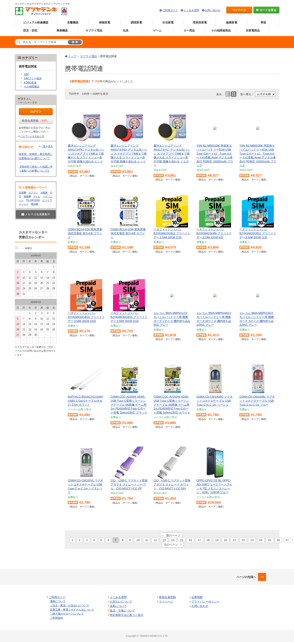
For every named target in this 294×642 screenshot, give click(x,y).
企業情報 (197, 597)
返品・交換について (122, 610)
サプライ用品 (94, 30)
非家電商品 (253, 30)
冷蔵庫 (44, 192)
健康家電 (231, 22)
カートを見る (267, 10)
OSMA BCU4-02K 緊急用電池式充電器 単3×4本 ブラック (85, 233)
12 (155, 540)
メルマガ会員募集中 (37, 214)
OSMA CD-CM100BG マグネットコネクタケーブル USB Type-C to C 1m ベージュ (214, 400)
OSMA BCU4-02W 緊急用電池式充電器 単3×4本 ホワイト (128, 233)
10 (138, 540)
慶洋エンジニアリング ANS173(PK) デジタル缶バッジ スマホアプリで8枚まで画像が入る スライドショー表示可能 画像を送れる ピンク (86, 153)
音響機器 (72, 22)
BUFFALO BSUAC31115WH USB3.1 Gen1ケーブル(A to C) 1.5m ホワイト (85, 400)
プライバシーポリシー (205, 601)
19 (216, 540)
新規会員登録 (36, 120)
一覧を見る (47, 146)
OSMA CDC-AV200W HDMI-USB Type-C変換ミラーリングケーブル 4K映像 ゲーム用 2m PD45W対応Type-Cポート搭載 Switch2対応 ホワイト (172, 404)
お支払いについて (121, 601)
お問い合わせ (212, 10)
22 (243, 540)
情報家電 (104, 22)
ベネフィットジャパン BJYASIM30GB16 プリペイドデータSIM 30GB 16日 (86, 316)
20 (225, 540)
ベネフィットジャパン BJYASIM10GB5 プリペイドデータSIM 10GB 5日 (214, 233)
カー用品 (189, 30)
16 (190, 540)
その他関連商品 (221, 30)
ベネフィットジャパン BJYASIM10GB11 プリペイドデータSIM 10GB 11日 (172, 233)
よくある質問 (191, 10)
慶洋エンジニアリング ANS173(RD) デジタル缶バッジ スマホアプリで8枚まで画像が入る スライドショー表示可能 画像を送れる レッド (129, 153)
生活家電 (168, 22)
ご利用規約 (56, 617)
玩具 (126, 30)
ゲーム (157, 30)
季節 (263, 22)
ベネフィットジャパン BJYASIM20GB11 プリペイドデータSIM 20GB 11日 (257, 233)
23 (252, 540)
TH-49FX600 (33, 200)
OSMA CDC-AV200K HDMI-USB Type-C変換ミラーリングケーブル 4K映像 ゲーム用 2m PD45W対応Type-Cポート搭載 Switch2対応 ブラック (129, 404)
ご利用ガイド (170, 10)
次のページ (172, 544)
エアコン (33, 192)
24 (260, 540)
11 (146, 540)
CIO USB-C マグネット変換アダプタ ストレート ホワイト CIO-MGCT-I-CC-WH (172, 484)
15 (181, 540)
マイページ (239, 10)
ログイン (35, 111)
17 (199, 540)
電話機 (34, 204)
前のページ (171, 535)
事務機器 (62, 30)
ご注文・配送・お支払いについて (69, 605)
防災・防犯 (30, 30)
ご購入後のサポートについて (67, 613)
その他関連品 (31, 86)
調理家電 (136, 22)
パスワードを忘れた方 (32, 136)
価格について (58, 601)
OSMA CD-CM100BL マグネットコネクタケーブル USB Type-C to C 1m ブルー (257, 400)
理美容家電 (200, 22)
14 (172, 540)
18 (208, 540)
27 (287, 540)
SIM (26, 74)
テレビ (36, 196)
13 (164, 540)
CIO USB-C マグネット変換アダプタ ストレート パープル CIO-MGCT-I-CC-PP (129, 484)
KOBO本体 (30, 82)
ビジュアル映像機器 (35, 22)
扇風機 (27, 196)
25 (269, 540)
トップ (72, 56)
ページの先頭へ (246, 577)
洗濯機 (22, 192)
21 (234, 540)
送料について (118, 606)
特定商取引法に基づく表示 (126, 615)
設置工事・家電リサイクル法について (72, 609)
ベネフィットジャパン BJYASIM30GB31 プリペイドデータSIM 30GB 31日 (129, 316)
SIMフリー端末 (33, 78)
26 (278, 540)
